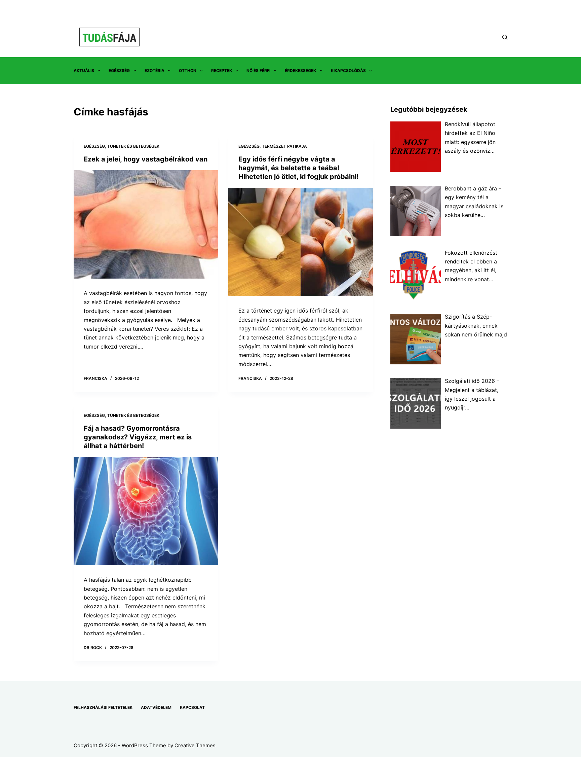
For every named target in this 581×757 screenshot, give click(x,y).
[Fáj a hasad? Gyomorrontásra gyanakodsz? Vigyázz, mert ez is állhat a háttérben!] (146, 511)
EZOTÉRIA (154, 70)
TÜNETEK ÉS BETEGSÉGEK (133, 146)
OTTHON (187, 70)
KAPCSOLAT (192, 707)
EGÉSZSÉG (119, 70)
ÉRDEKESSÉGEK (300, 70)
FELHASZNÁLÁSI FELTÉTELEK (103, 707)
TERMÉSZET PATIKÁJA (284, 146)
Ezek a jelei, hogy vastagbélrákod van (145, 159)
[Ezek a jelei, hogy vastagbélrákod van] (146, 224)
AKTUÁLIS (84, 70)
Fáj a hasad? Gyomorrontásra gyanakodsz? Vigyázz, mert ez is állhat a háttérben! (138, 437)
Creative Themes (195, 745)
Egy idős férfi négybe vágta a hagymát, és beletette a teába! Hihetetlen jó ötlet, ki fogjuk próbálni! (298, 168)
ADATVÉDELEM (156, 707)
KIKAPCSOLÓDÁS (348, 70)
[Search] (504, 37)
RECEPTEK (221, 70)
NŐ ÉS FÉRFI (258, 70)
